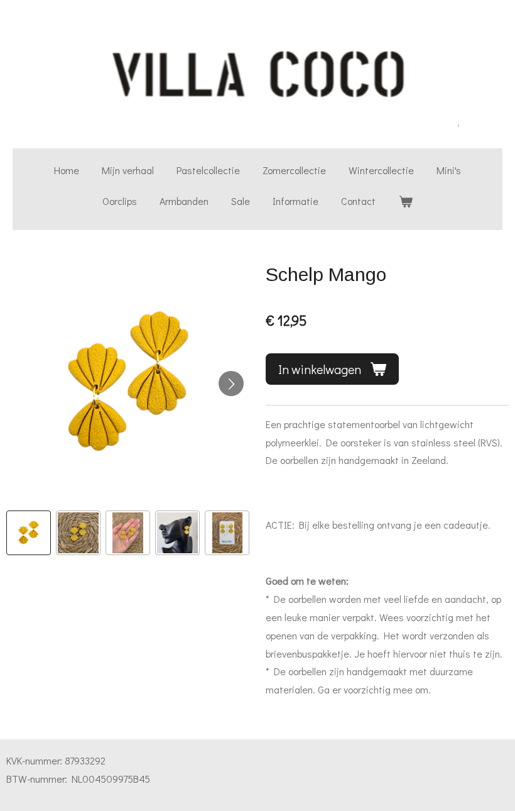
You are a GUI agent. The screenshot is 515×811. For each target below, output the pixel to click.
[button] (28, 532)
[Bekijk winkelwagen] (405, 201)
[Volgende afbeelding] (231, 383)
